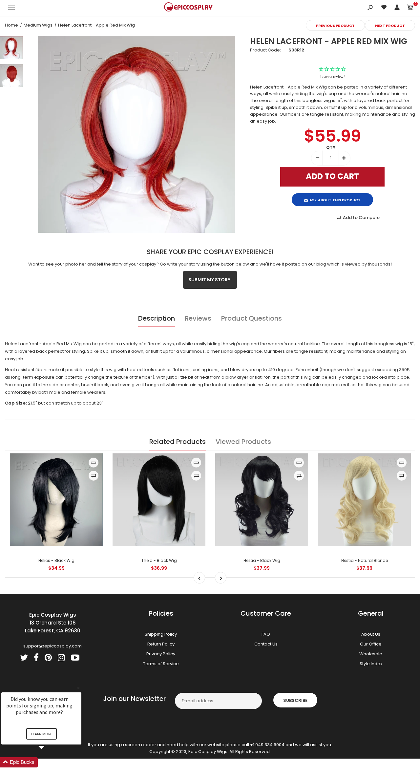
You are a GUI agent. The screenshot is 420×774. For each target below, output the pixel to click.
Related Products (177, 441)
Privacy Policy (160, 654)
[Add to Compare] (93, 476)
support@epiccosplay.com (52, 646)
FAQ (266, 634)
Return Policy (161, 644)
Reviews (198, 318)
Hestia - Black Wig (261, 560)
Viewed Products (243, 441)
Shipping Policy (161, 634)
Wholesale (370, 654)
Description (156, 318)
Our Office (371, 644)
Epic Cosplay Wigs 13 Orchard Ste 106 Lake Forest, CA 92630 (52, 622)
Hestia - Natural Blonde (364, 560)
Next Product (390, 25)
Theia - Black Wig (159, 560)
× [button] (78, 688)
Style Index (371, 664)
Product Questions (251, 318)
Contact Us (266, 644)
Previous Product (335, 25)
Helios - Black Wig (56, 560)
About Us (370, 634)
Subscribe (295, 700)
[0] (410, 8)
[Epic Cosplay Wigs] (188, 7)
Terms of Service (161, 664)
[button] (49, 762)
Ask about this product (335, 194)
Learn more (41, 733)
